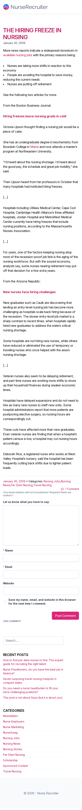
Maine (34, 147)
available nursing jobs (17, 55)
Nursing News (11, 743)
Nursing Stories (12, 749)
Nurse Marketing (13, 727)
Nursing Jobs (52, 481)
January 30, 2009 (14, 481)
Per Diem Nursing (22, 485)
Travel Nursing (42, 485)
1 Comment (72, 489)
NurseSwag (10, 732)
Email (7, 566)
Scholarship (10, 760)
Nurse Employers (13, 721)
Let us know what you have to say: (26, 502)
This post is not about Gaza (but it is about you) (33, 697)
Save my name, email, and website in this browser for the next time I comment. (42, 601)
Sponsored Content (15, 765)
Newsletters (10, 716)
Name (8, 550)
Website (8, 583)
